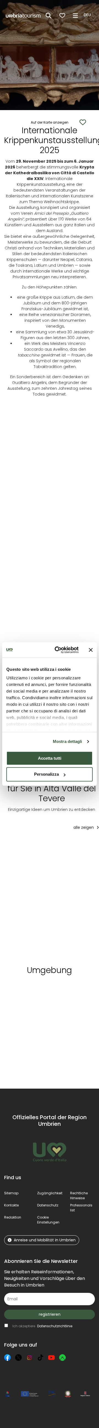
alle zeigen (84, 827)
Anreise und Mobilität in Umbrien (45, 1240)
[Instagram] (29, 1357)
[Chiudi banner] (91, 650)
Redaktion (12, 1217)
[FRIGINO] (68, 901)
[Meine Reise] (62, 15)
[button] (88, 15)
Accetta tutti (49, 758)
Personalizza (46, 774)
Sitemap (11, 1193)
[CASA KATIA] (25, 901)
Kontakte (11, 1205)
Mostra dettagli (67, 741)
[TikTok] (40, 1357)
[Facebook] (7, 1357)
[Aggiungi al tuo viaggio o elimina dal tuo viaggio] (41, 989)
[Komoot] (62, 1357)
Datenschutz (47, 1205)
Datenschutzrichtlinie (54, 1326)
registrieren (50, 1314)
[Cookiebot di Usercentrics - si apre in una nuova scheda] (58, 649)
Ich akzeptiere (42, 1326)
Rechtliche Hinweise (79, 1195)
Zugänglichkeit (49, 1193)
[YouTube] (51, 1357)
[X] (18, 1357)
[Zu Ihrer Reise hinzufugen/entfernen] (39, 845)
